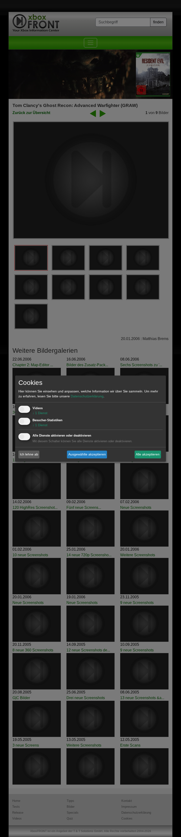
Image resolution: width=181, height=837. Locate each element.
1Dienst (40, 413)
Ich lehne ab (29, 454)
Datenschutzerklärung (87, 396)
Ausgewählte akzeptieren (87, 454)
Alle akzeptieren (148, 454)
